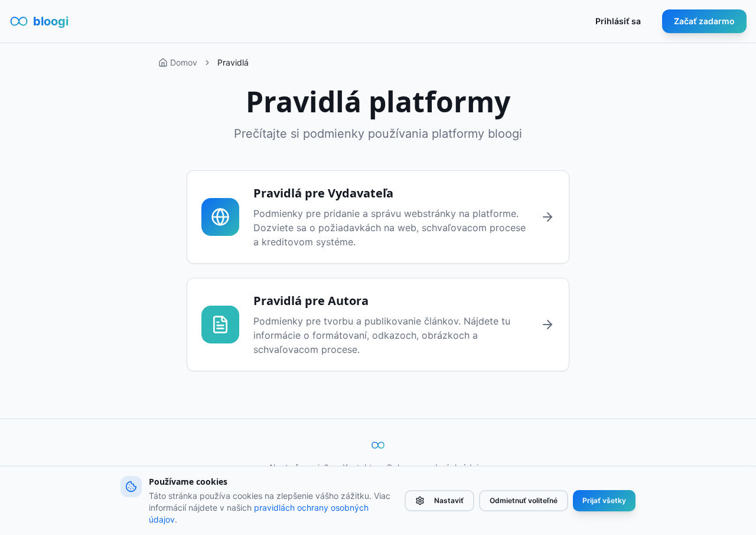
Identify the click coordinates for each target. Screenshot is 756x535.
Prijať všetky (604, 500)
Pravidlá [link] (233, 62)
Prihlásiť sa (618, 21)
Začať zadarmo (704, 21)
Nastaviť (449, 500)
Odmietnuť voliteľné (524, 500)
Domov (183, 62)
